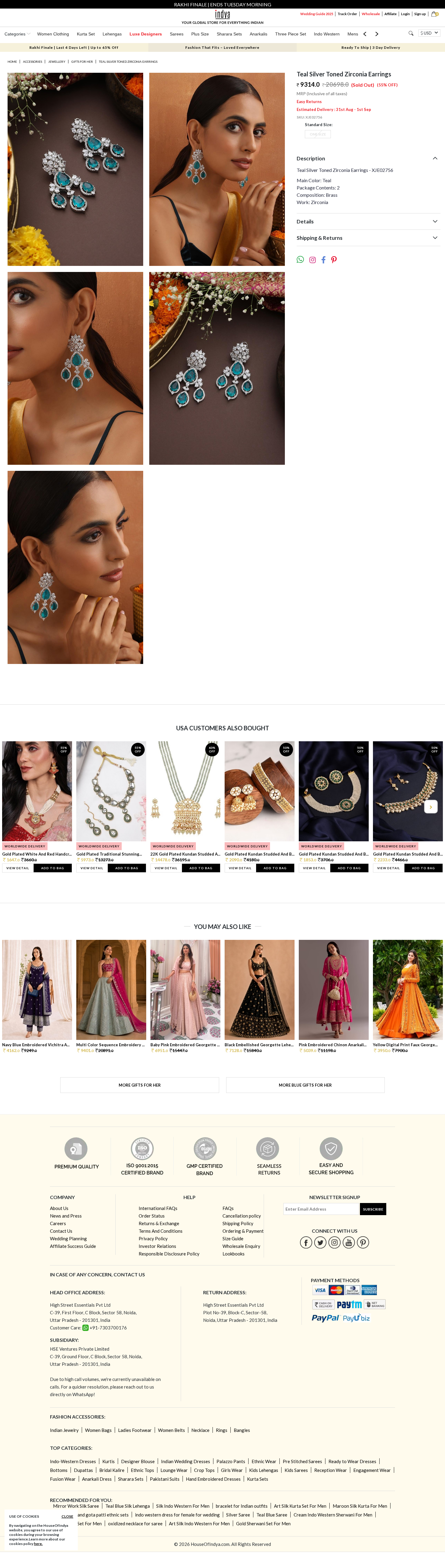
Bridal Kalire (111, 1470)
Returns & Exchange (159, 1223)
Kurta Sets (257, 1479)
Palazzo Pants (230, 1461)
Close (67, 1516)
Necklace (200, 1430)
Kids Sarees (296, 1470)
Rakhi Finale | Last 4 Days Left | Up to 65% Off (74, 47)
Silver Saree (238, 1514)
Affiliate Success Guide (73, 1246)
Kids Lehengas (263, 1470)
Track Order (347, 14)
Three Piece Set (290, 34)
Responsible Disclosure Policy (169, 1253)
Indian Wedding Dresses (185, 1461)
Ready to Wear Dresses (352, 1461)
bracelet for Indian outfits (242, 1506)
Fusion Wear (63, 1479)
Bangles (242, 1430)
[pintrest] (363, 1242)
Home (12, 61)
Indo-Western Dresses (73, 1461)
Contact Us (61, 1231)
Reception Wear (330, 1470)
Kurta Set (86, 34)
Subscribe (373, 1209)
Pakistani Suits (165, 1479)
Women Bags (98, 1430)
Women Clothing (53, 34)
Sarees (176, 34)
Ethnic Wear (264, 1461)
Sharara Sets (229, 34)
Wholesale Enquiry (241, 1246)
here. (38, 1543)
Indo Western (327, 34)
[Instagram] (334, 1242)
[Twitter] (320, 1242)
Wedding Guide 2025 (316, 14)
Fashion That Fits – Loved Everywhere (222, 47)
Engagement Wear (372, 1470)
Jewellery (56, 61)
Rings (221, 1430)
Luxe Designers (146, 34)
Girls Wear (232, 1470)
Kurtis (108, 1461)
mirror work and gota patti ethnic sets (91, 1514)
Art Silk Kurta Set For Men (300, 1506)
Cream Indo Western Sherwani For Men (333, 1514)
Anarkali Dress (97, 1479)
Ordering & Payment (243, 1231)
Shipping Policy (237, 1223)
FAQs (228, 1208)
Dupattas (83, 1470)
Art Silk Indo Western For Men (199, 1523)
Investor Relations (157, 1246)
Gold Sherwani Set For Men (263, 1523)
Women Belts (171, 1430)
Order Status (152, 1215)
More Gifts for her (140, 1085)
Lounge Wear (174, 1470)
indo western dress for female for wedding (177, 1514)
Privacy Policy (153, 1238)
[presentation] (15, 806)
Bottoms (59, 1470)
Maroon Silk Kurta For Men (360, 1506)
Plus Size (200, 34)
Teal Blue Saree (271, 1514)
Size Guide (232, 1238)
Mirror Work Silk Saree (76, 1506)
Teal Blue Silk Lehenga (127, 1506)
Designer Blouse (138, 1461)
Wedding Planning (68, 1238)
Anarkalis (258, 34)
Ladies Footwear (135, 1430)
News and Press (66, 1215)
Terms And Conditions (161, 1231)
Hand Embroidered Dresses (213, 1479)
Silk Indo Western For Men (182, 1506)
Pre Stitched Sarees (302, 1461)
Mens (353, 34)
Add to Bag (52, 868)
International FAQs (158, 1208)
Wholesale (371, 14)
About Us (59, 1208)
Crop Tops (204, 1470)
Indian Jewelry (64, 1430)
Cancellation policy (241, 1215)
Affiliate (390, 14)
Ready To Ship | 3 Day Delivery (370, 47)
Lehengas (112, 34)
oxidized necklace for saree (135, 1523)
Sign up (420, 14)
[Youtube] (349, 1242)
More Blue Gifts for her (305, 1085)
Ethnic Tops (142, 1470)
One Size (318, 134)
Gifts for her (82, 61)
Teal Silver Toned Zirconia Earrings (128, 61)
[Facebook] (306, 1242)
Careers (58, 1223)
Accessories (32, 61)
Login (405, 14)
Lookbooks (233, 1253)
